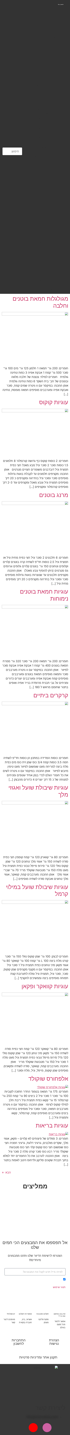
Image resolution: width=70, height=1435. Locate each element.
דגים (39, 57)
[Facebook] (60, 1427)
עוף (40, 52)
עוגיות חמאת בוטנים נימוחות (44, 595)
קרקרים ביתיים (50, 695)
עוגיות (38, 228)
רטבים (37, 161)
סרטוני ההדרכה (46, 33)
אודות (53, 28)
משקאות (36, 156)
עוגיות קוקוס (53, 402)
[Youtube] (33, 1427)
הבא (6, 1172)
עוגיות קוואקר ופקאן (45, 986)
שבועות (37, 280)
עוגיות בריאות (52, 1125)
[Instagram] (47, 1427)
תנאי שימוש (59, 1287)
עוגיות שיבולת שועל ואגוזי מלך (38, 791)
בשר (39, 47)
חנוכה (38, 285)
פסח (39, 275)
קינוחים (37, 232)
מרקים (37, 61)
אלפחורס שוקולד (48, 1078)
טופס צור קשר (47, 289)
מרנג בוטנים (53, 494)
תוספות (37, 85)
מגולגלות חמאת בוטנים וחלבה (40, 302)
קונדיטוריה (42, 166)
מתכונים (51, 37)
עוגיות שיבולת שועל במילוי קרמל (37, 890)
